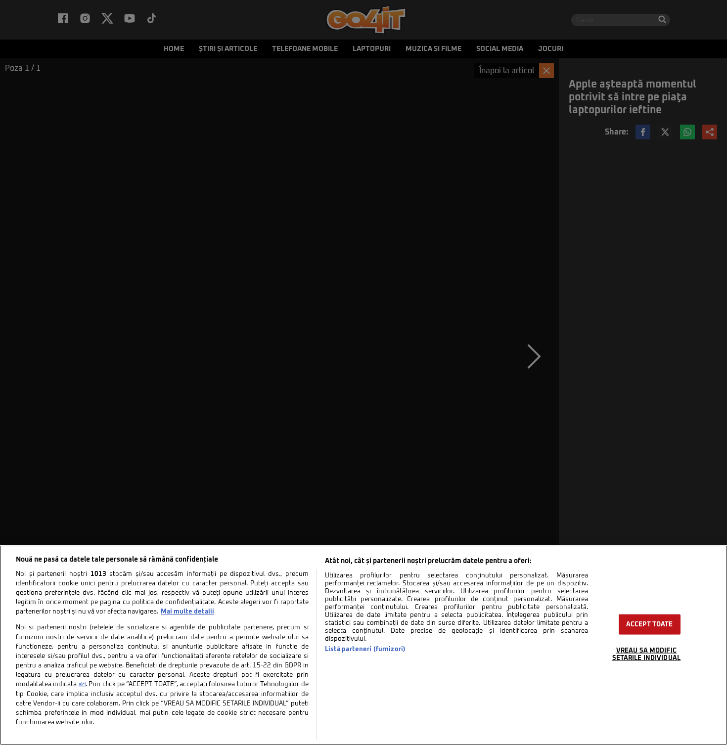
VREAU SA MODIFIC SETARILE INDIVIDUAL (646, 654)
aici (82, 684)
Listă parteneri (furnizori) (365, 649)
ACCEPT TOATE (649, 624)
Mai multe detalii (187, 612)
